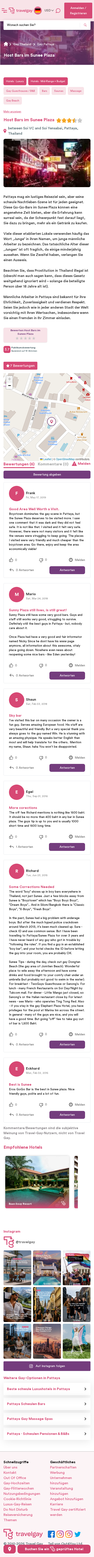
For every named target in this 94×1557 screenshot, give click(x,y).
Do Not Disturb (15, 1509)
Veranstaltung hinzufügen (61, 1491)
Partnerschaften (63, 1467)
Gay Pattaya (45, 44)
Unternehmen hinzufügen (61, 1480)
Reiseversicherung (18, 1515)
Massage (75, 91)
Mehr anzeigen (12, 111)
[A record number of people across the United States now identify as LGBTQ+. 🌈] (77, 1267)
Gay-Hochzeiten (16, 1483)
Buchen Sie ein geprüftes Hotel (54, 1549)
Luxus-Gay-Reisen (17, 1504)
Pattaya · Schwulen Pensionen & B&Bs (38, 1434)
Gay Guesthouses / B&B (20, 91)
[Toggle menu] (4, 10)
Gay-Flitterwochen (18, 1488)
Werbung (57, 1472)
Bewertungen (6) (19, 464)
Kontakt (9, 1472)
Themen (10, 1520)
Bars (44, 91)
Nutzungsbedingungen (21, 1494)
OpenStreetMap (65, 459)
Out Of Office (14, 1478)
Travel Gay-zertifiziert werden (68, 1512)
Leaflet (47, 459)
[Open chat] (58, 10)
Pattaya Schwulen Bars (26, 1404)
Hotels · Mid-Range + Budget (48, 81)
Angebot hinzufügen (66, 1499)
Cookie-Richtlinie (17, 1499)
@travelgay (25, 1242)
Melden (84, 463)
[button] (51, 421)
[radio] (58, 120)
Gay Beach (12, 100)
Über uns (10, 1467)
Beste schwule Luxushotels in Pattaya (38, 1389)
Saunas (58, 91)
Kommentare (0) (53, 464)
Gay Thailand (22, 44)
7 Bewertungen (22, 365)
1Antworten (24, 846)
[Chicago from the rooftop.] (17, 1341)
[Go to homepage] (21, 10)
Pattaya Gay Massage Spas (30, 1419)
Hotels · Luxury (15, 81)
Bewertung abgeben (47, 474)
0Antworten (25, 570)
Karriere (56, 1504)
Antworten (67, 570)
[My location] (9, 1549)
